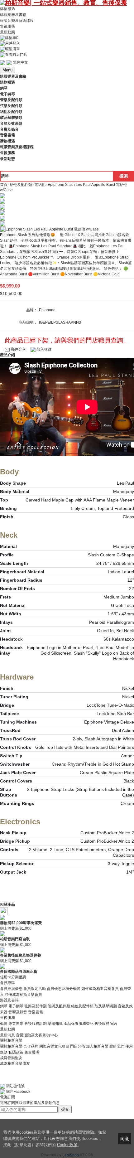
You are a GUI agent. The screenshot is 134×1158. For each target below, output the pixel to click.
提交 (65, 1109)
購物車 (11, 38)
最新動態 (7, 32)
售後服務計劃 (35, 1023)
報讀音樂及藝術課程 (17, 20)
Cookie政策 (67, 1144)
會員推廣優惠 (11, 988)
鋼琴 (3, 1006)
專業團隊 (15, 1023)
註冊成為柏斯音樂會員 (23, 994)
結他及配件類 (82, 1006)
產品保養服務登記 (78, 1023)
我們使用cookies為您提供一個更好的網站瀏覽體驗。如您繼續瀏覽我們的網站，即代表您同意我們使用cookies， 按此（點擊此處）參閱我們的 (54, 1138)
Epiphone (47, 310)
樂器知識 (55, 1023)
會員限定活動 (34, 988)
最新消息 (7, 1035)
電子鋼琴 (15, 1006)
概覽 (3, 1023)
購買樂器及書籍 (13, 14)
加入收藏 (43, 349)
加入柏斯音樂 (97, 1046)
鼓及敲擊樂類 (105, 1006)
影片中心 (50, 1035)
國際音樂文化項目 (54, 1046)
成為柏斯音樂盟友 (15, 1063)
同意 (124, 1138)
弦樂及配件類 (35, 1006)
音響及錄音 (17, 1012)
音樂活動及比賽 (29, 1035)
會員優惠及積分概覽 (63, 988)
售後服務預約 (105, 1023)
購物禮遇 (7, 9)
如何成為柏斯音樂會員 (100, 988)
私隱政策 (15, 1052)
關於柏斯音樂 (11, 1046)
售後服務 (7, 26)
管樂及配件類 (59, 1006)
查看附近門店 (16, 54)
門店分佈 (77, 1046)
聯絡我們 (116, 1046)
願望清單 (12, 49)
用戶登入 (12, 43)
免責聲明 (31, 1052)
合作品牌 (30, 1046)
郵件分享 (18, 349)
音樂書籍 (35, 1012)
